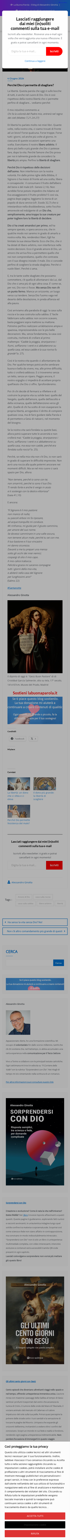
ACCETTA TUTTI (35, 1515)
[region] (35, 1491)
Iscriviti (54, 51)
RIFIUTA (35, 1533)
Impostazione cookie (35, 1524)
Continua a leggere (35, 61)
